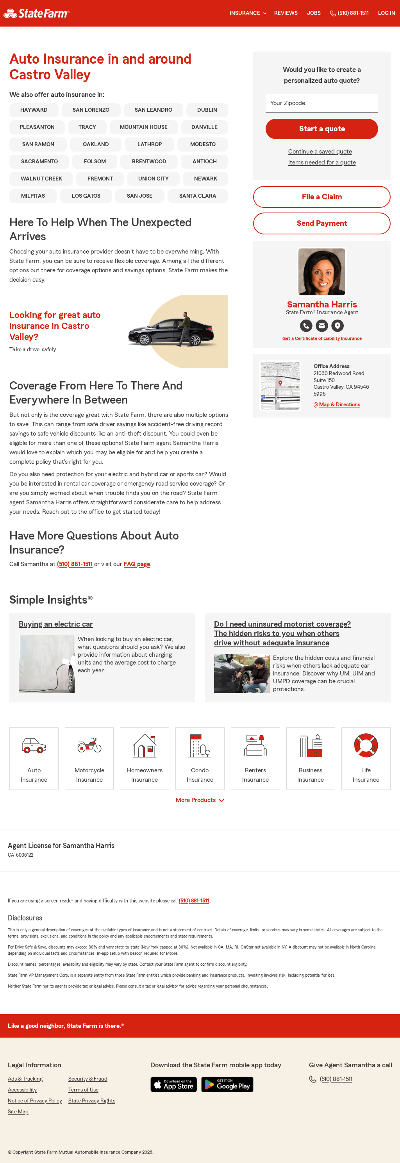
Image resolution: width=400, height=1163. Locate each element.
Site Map (18, 1112)
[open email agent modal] (322, 327)
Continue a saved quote (320, 151)
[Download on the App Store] (173, 1084)
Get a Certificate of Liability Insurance (322, 338)
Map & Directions (339, 404)
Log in (386, 13)
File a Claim (322, 197)
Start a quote (322, 129)
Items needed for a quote (322, 162)
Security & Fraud (87, 1079)
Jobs (314, 13)
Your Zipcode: (288, 103)
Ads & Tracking (25, 1079)
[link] (36, 13)
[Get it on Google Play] (227, 1084)
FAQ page (137, 564)
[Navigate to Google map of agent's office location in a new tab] (337, 326)
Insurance (245, 13)
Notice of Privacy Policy (35, 1101)
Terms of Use (83, 1090)
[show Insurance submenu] (263, 13)
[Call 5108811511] (306, 326)
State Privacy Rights (91, 1101)
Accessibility (22, 1090)
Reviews (286, 13)
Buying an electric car (56, 624)
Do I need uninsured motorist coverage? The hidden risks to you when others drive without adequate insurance (282, 633)
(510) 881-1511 (353, 13)
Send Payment (322, 223)
